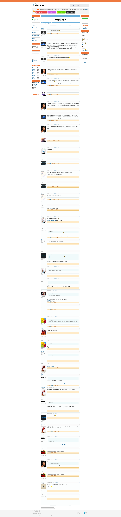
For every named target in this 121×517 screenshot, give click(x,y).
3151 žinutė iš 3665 (56, 387)
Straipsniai (78, 512)
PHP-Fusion (36, 511)
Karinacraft (33, 78)
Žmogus (83, 47)
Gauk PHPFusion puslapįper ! (41, 12)
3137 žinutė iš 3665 (56, 216)
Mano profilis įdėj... (35, 60)
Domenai (33, 29)
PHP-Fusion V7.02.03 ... (35, 61)
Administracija (34, 41)
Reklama (33, 38)
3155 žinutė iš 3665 (56, 436)
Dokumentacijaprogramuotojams (71, 12)
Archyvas (85, 62)
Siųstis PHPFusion (52, 12)
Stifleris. (42, 482)
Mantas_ (42, 239)
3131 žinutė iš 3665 (56, 147)
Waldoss (42, 304)
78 (61, 25)
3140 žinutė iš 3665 (56, 251)
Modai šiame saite (34, 27)
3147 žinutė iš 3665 (56, 340)
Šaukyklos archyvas (85, 50)
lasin (42, 135)
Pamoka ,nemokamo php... (35, 54)
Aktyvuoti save (85, 28)
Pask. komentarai (34, 40)
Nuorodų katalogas (35, 20)
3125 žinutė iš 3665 (56, 78)
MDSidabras (43, 158)
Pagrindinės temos (79, 513)
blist (50, 33)
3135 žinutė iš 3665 (56, 193)
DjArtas (33, 73)
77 (60, 25)
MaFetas (51, 208)
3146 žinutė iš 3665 (56, 328)
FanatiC (42, 78)
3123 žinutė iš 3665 (56, 55)
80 (63, 25)
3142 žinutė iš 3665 (56, 278)
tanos (33, 67)
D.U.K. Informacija (34, 28)
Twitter (86, 512)
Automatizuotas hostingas (60, 17)
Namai (33, 17)
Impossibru (51, 367)
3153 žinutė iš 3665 (56, 413)
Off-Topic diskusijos (47, 23)
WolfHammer (34, 74)
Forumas (42, 23)
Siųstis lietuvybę (61, 12)
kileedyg (33, 69)
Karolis (51, 163)
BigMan (42, 374)
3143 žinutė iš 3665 (56, 290)
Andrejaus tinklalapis (50, 366)
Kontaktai (33, 21)
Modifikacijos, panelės (35, 35)
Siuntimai (33, 25)
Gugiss (42, 328)
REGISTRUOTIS (85, 18)
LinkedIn (86, 513)
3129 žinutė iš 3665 (56, 124)
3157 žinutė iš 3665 (56, 459)
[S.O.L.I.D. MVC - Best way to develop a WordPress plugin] (60, 20)
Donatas (42, 447)
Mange (42, 216)
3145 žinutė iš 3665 (56, 316)
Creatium (51, 490)
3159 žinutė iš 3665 (55, 482)
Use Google (43, 89)
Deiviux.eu (51, 140)
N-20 (33, 72)
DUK (33, 24)
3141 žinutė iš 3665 (56, 266)
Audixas (42, 351)
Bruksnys (33, 70)
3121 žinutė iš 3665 (56, 28)
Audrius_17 (33, 77)
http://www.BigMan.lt (63, 383)
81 (64, 25)
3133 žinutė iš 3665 (56, 170)
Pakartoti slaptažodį (42, 28)
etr (41, 170)
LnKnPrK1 (83, 34)
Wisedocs (33, 75)
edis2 (42, 147)
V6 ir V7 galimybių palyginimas (35, 32)
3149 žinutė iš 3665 (56, 363)
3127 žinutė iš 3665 (56, 101)
